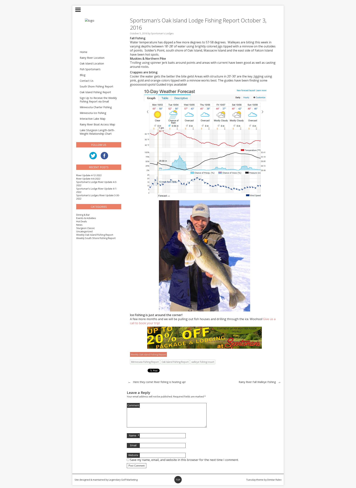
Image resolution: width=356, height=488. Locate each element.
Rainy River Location (92, 57)
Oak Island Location (92, 63)
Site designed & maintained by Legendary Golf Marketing (106, 479)
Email (133, 445)
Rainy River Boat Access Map (97, 124)
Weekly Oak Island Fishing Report (94, 234)
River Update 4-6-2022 (88, 178)
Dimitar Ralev (274, 479)
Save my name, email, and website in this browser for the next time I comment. (184, 460)
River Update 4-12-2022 (89, 175)
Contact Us (86, 80)
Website (133, 455)
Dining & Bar (83, 214)
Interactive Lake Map (93, 118)
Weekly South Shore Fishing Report (96, 238)
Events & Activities (86, 218)
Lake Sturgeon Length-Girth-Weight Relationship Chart (97, 131)
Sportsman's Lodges (162, 33)
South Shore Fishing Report (96, 86)
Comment (133, 405)
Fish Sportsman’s (90, 69)
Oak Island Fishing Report (95, 92)
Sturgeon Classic (85, 228)
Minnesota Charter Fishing (96, 107)
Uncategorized (84, 231)
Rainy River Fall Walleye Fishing (257, 382)
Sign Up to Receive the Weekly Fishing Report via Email (98, 99)
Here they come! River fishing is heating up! (159, 382)
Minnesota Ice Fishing (93, 113)
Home (83, 52)
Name (134, 435)
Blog (82, 75)
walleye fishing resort (202, 361)
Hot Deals (81, 221)
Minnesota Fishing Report (145, 361)
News (79, 224)
